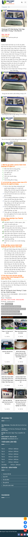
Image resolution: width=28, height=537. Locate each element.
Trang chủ (4, 7)
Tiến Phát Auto (5, 425)
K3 (9, 7)
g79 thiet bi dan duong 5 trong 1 (10, 311)
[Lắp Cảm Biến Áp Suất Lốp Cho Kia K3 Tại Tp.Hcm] (7, 393)
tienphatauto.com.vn (13, 439)
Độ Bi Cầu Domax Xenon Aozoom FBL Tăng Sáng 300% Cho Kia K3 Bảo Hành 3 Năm (20, 355)
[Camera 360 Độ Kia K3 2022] (7, 345)
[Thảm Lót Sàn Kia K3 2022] (7, 324)
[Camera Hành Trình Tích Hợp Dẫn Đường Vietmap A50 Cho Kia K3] (20, 370)
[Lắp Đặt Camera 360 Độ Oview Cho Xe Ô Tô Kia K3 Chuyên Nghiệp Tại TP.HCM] (20, 393)
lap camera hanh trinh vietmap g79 (10, 306)
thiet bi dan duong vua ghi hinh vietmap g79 (13, 309)
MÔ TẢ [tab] (3, 40)
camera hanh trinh (16, 314)
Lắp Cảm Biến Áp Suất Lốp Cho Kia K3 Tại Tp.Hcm (7, 402)
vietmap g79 (8, 304)
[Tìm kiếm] (21, 2)
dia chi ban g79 (5, 314)
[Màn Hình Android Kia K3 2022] (20, 324)
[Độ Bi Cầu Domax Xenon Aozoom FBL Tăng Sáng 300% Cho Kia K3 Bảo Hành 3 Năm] (20, 345)
